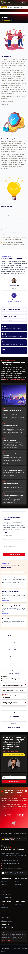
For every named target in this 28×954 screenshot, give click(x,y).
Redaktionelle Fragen (9, 670)
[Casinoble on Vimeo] (9, 927)
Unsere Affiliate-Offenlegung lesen (14, 380)
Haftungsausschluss (14, 636)
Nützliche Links (20, 670)
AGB (14, 643)
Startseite (3, 10)
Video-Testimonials (18, 572)
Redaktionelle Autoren (14, 727)
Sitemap (3, 914)
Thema (4, 538)
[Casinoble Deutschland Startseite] (5, 2)
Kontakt (10, 7)
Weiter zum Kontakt (14, 554)
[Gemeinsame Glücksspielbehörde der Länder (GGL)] (7, 815)
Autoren (17, 673)
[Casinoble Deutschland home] (5, 846)
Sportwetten (14, 723)
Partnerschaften (18, 7)
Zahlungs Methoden (5, 891)
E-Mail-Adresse (6, 532)
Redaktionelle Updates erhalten (10, 775)
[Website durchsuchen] (22, 3)
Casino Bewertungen (5, 894)
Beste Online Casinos (14, 709)
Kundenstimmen (6, 572)
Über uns (4, 7)
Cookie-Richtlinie (14, 650)
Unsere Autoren (18, 884)
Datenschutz (14, 657)
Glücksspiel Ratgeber (6, 897)
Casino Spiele (4, 887)
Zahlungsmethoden (14, 716)
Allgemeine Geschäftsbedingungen (6, 920)
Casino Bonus (14, 712)
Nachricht (5, 544)
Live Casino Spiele (14, 720)
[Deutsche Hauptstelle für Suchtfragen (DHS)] (20, 815)
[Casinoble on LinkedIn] (2, 927)
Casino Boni (4, 884)
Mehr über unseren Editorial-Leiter (13, 754)
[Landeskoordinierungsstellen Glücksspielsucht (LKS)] (14, 823)
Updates (10, 673)
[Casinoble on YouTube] (5, 927)
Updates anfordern (14, 781)
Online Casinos (4, 881)
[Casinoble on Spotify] (12, 927)
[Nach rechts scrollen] (26, 7)
